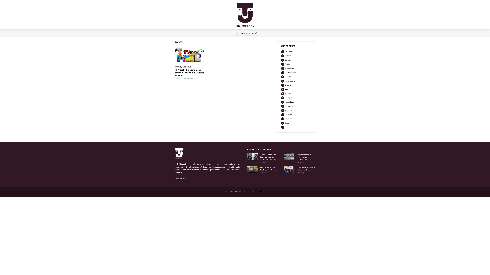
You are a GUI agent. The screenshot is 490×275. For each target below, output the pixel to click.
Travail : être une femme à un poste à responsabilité (269, 157)
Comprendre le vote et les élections (306, 168)
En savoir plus (180, 178)
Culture (178, 67)
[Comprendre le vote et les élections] (289, 169)
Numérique (186, 67)
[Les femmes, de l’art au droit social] (252, 169)
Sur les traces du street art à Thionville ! (304, 157)
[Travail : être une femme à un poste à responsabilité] (252, 156)
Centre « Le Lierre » (256, 191)
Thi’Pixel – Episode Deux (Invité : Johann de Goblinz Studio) (189, 73)
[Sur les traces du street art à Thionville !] (289, 156)
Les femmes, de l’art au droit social (269, 168)
